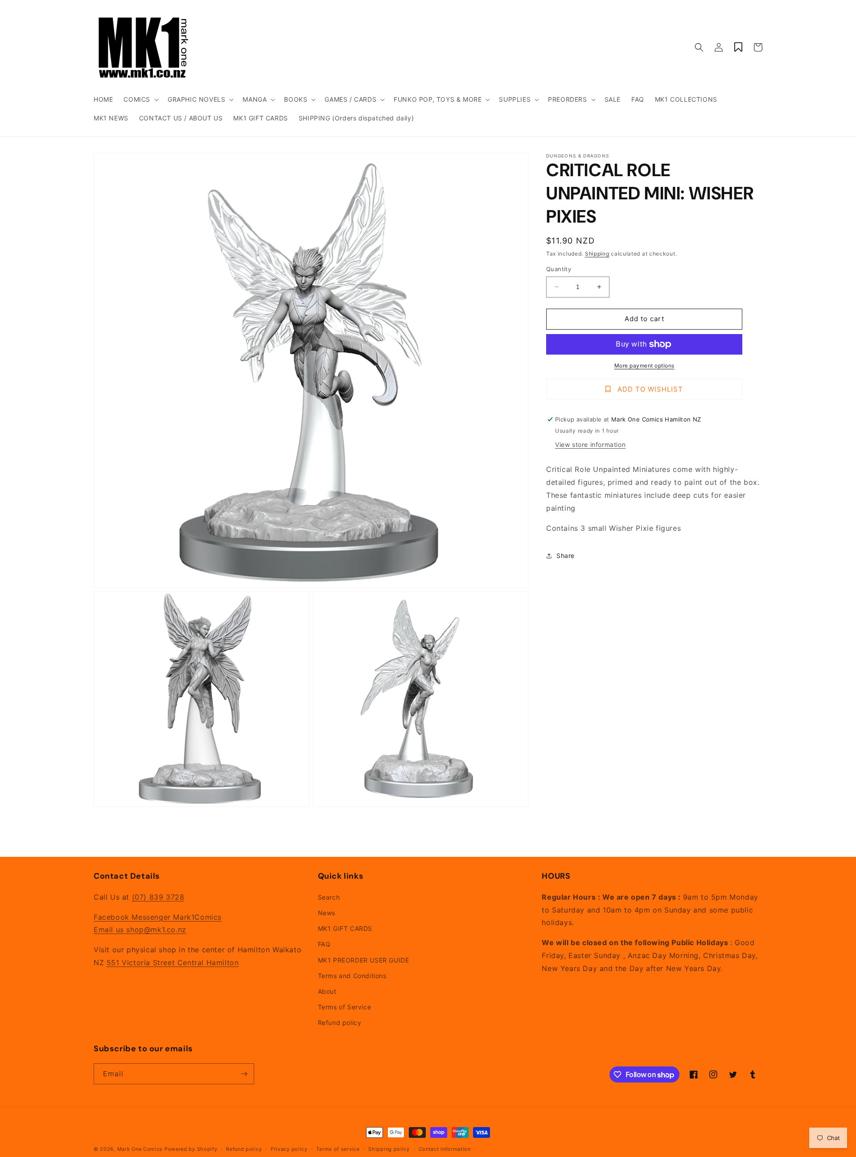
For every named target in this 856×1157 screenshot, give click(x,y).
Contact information (445, 1149)
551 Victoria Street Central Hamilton (173, 962)
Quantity (558, 269)
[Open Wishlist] (738, 47)
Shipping (597, 253)
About (327, 991)
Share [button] (565, 555)
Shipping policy (389, 1149)
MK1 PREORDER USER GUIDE (363, 960)
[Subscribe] (244, 1073)
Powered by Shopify (191, 1149)
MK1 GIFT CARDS (345, 928)
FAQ (324, 944)
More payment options (644, 365)
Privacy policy (289, 1149)
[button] (140, 99)
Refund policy (340, 1022)
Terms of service (337, 1149)
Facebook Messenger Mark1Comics (158, 917)
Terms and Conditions (352, 975)
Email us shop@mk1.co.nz (140, 929)
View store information (590, 445)
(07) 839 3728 (158, 897)
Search (329, 897)
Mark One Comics (140, 1149)
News (326, 913)
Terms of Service (344, 1007)
